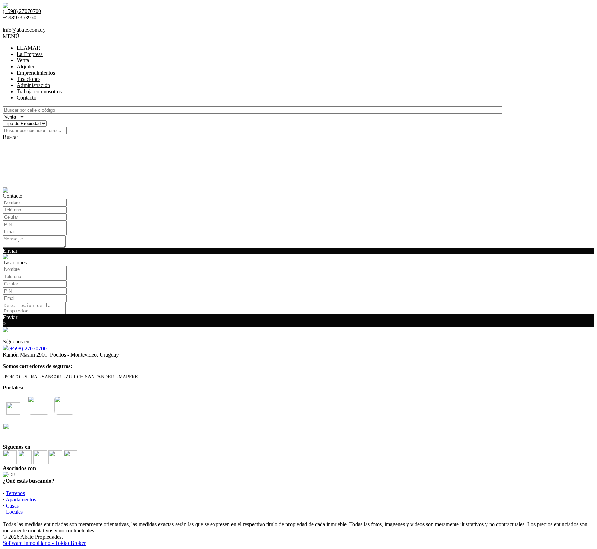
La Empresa (30, 54)
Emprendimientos (36, 73)
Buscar (10, 137)
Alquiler (26, 66)
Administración (33, 85)
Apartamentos (21, 499)
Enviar (10, 251)
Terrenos (15, 493)
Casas (12, 506)
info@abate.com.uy (24, 30)
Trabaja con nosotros (39, 91)
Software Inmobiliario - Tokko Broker (44, 543)
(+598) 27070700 (27, 348)
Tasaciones (28, 79)
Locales (14, 512)
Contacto (26, 98)
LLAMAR (28, 48)
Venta (23, 60)
